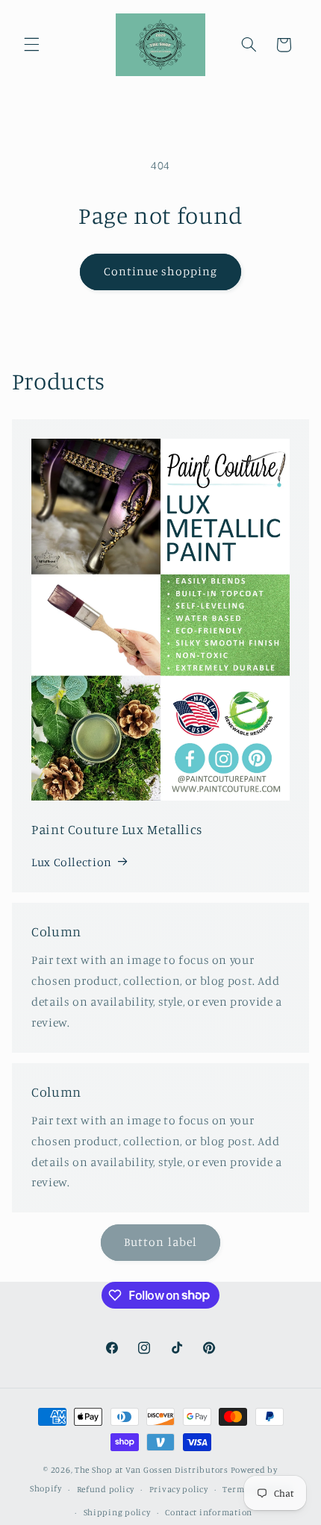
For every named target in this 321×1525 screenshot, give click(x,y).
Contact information (208, 1512)
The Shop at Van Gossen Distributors (151, 1470)
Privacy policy (178, 1489)
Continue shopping (161, 271)
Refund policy (106, 1489)
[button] (31, 45)
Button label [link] (160, 1242)
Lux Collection (71, 862)
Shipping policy (117, 1512)
